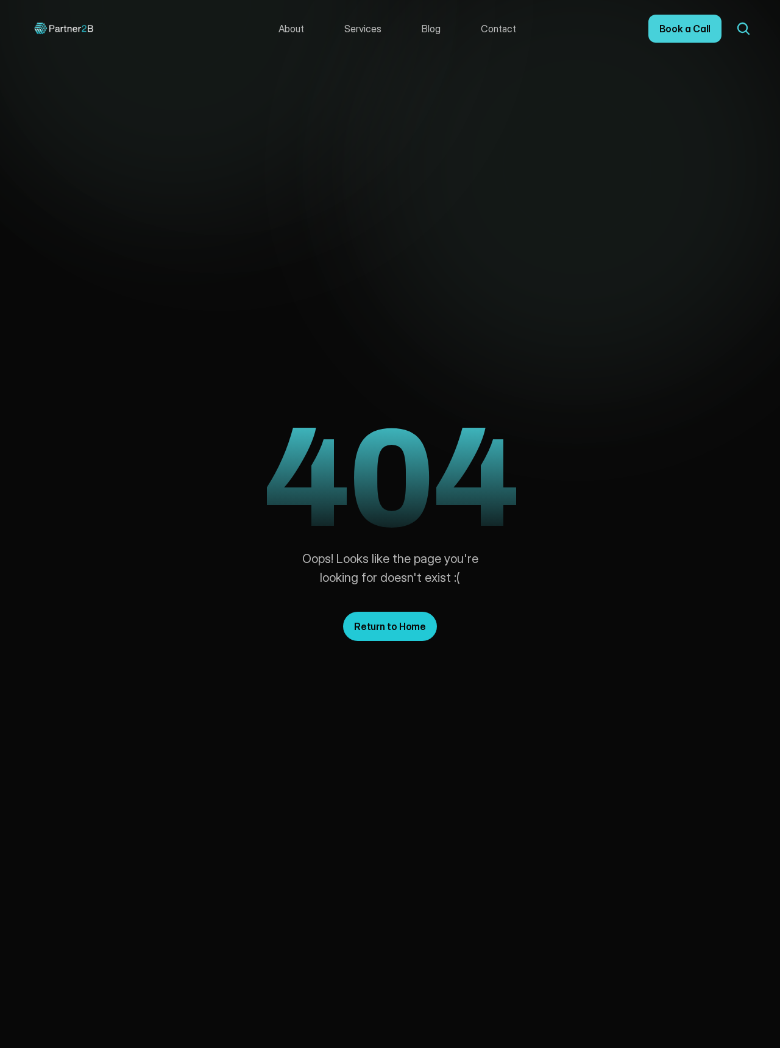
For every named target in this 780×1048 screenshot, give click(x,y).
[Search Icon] (743, 28)
